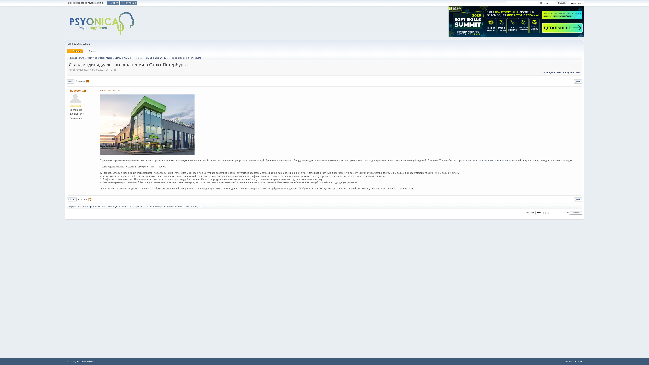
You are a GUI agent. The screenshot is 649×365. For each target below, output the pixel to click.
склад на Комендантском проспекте (491, 160)
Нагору (72, 199)
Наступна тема (571, 72)
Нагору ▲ (579, 361)
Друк (577, 81)
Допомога (568, 361)
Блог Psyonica (88, 362)
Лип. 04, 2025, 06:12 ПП (110, 90)
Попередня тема (551, 72)
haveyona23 (78, 90)
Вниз (70, 81)
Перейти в (529, 212)
